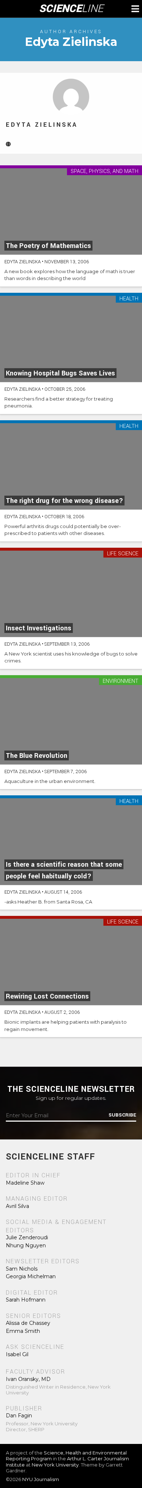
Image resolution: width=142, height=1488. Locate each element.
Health (128, 299)
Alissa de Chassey (28, 1323)
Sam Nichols (22, 1268)
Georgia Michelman (31, 1276)
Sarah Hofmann (26, 1299)
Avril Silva (17, 1206)
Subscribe (122, 1115)
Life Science (122, 554)
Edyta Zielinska (42, 125)
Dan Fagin (19, 1415)
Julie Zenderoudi (27, 1237)
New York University (55, 1465)
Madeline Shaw (25, 1183)
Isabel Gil (17, 1354)
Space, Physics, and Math (104, 171)
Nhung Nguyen (26, 1245)
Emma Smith (23, 1331)
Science (71, 9)
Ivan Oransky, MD (28, 1379)
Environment (120, 681)
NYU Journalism (40, 1479)
